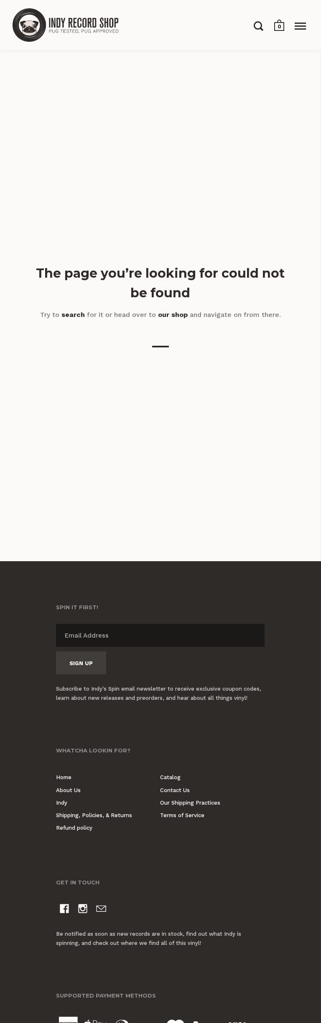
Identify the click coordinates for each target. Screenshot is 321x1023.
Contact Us (175, 790)
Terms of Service (182, 815)
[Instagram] (82, 910)
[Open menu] (300, 25)
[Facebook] (64, 910)
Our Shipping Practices (190, 803)
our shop (173, 315)
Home (63, 777)
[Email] (101, 910)
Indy (61, 803)
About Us (68, 790)
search (73, 315)
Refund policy (74, 828)
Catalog (170, 777)
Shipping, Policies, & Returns (94, 815)
